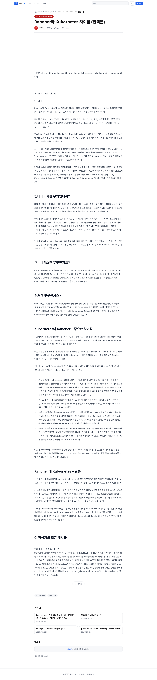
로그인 (139, 3)
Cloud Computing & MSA (47, 12)
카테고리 (36, 3)
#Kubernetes (40, 595)
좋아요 (80, 584)
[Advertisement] (78, 52)
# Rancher (52, 595)
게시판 (45, 3)
